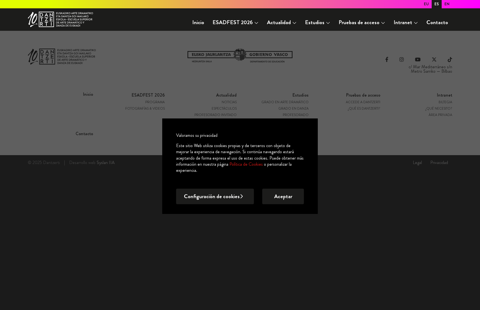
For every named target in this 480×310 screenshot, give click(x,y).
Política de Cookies (246, 164)
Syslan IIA (106, 163)
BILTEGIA (445, 102)
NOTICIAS (229, 102)
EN (446, 4)
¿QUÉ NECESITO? (439, 109)
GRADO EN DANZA (293, 109)
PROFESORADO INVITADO (215, 115)
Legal (417, 163)
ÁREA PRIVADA (440, 115)
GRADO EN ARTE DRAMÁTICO (285, 102)
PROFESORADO (296, 115)
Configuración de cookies (212, 196)
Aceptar (283, 196)
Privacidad (439, 163)
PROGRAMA (155, 102)
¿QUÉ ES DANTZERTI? (364, 109)
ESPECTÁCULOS (224, 109)
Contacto (437, 22)
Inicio (198, 22)
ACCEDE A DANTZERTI (363, 102)
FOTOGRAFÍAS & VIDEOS (145, 109)
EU (426, 4)
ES (436, 4)
